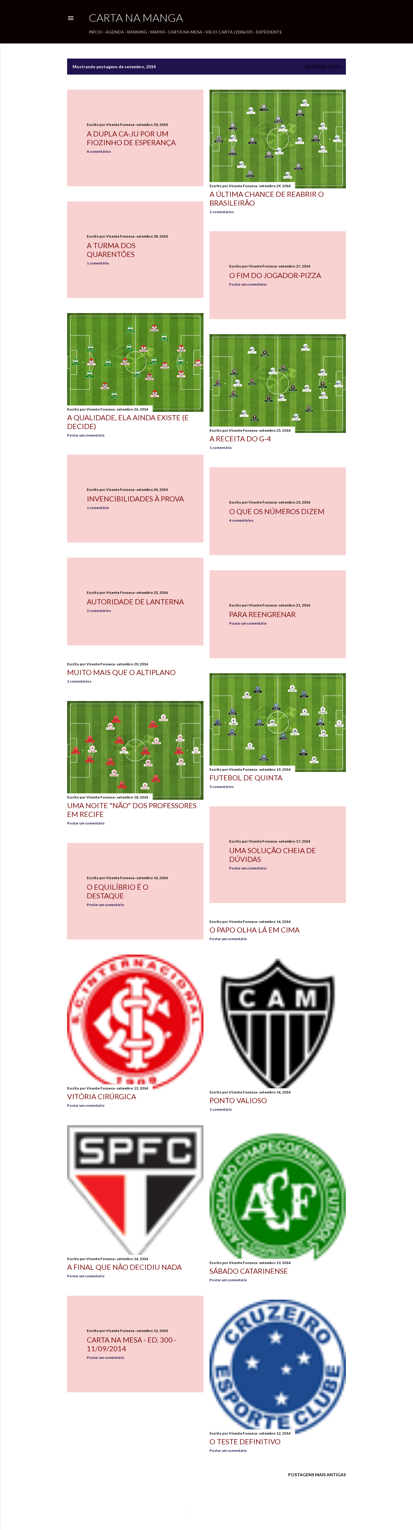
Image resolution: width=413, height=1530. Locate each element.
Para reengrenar (262, 614)
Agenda (115, 31)
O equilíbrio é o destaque (117, 891)
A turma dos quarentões (111, 249)
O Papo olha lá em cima (255, 929)
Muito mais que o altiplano (121, 672)
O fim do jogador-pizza (275, 275)
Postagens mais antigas (317, 1474)
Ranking (137, 31)
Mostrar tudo (322, 66)
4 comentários (99, 151)
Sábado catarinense (249, 1270)
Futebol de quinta (246, 777)
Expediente (269, 31)
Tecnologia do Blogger (211, 1511)
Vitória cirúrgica (101, 1096)
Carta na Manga (136, 17)
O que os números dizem (276, 511)
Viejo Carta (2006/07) (229, 31)
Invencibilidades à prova (135, 498)
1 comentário (98, 263)
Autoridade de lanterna (135, 601)
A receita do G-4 (240, 438)
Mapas (157, 31)
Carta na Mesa (185, 31)
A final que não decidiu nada (124, 1267)
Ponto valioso (238, 1100)
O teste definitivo (245, 1441)
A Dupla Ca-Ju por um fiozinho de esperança (131, 138)
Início (95, 31)
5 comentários (222, 786)
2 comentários (222, 212)
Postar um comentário (248, 284)
